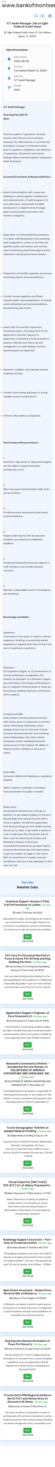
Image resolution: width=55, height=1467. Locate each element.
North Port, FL (40, 1406)
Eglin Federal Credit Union (21, 32)
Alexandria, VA (37, 1085)
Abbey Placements (16, 1193)
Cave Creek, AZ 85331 (33, 970)
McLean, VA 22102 (33, 912)
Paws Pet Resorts (16, 1349)
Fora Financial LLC (18, 1021)
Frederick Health (17, 1247)
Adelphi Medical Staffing (21, 1135)
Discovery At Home (20, 1406)
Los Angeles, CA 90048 (34, 1298)
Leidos (18, 912)
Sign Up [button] (42, 16)
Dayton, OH (42, 1135)
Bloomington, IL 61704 (40, 1193)
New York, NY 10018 (39, 1021)
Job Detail (27, 941)
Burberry (15, 1298)
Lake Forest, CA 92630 (39, 1349)
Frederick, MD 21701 (38, 1247)
